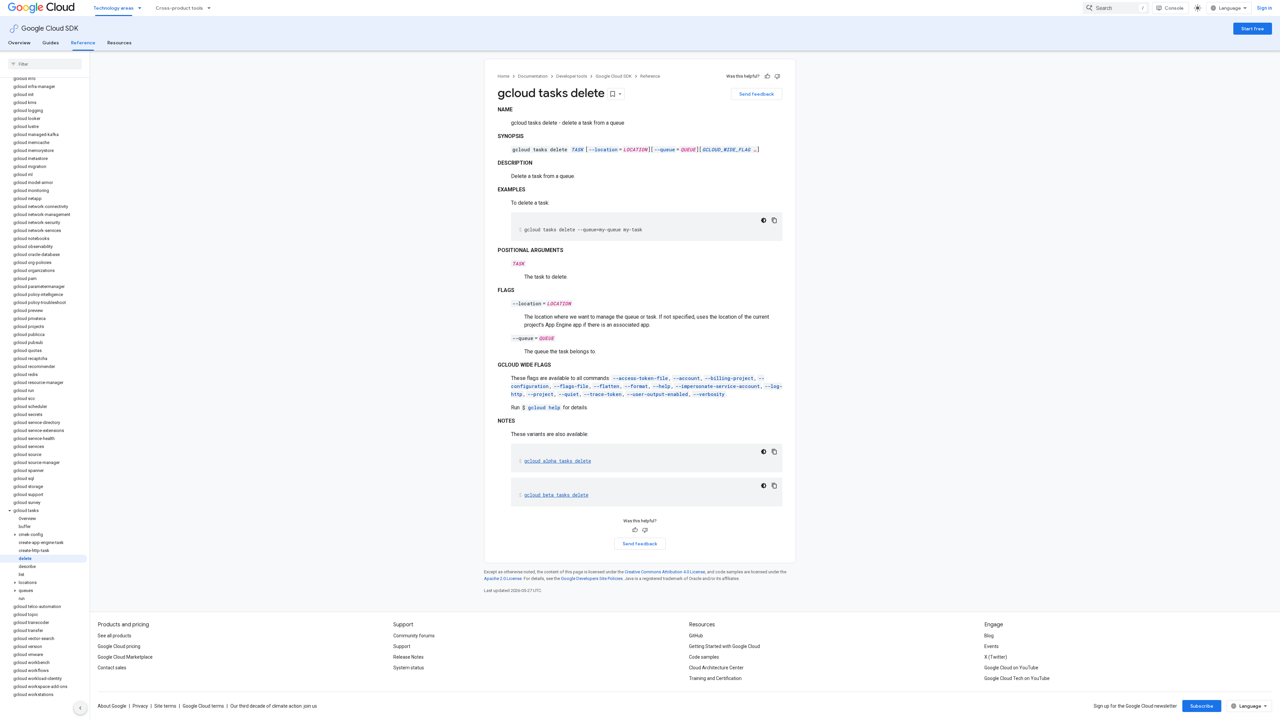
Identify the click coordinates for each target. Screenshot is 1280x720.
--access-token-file (640, 378)
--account (686, 378)
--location (603, 149)
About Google (112, 706)
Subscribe (1201, 706)
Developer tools (571, 76)
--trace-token (603, 394)
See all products (114, 635)
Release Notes (408, 657)
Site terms (165, 706)
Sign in (1264, 8)
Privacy (140, 706)
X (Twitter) (995, 657)
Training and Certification (715, 678)
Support (401, 646)
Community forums (414, 635)
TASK (577, 149)
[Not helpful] (777, 76)
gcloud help (544, 407)
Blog (989, 635)
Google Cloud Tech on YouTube (1017, 678)
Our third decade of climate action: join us (273, 706)
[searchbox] (45, 64)
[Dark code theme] (763, 220)
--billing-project (729, 378)
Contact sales (112, 667)
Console (1174, 8)
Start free (1252, 29)
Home (503, 76)
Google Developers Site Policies (592, 578)
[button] (43, 511)
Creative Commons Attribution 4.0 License (665, 571)
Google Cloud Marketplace (125, 657)
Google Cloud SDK (49, 28)
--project (540, 394)
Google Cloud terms (203, 706)
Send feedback (756, 94)
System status (408, 667)
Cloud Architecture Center (716, 667)
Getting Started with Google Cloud (724, 646)
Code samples (704, 657)
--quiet (568, 394)
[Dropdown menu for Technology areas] (142, 8)
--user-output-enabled (657, 394)
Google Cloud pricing (119, 646)
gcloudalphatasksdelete (557, 461)
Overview (19, 43)
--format (636, 386)
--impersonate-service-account (717, 386)
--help (661, 386)
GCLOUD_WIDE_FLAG (726, 149)
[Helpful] (767, 76)
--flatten (606, 386)
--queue (664, 149)
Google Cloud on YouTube (1011, 667)
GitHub (696, 635)
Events (991, 646)
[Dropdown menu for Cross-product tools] (211, 8)
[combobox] (1116, 8)
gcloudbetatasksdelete (556, 495)
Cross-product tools (179, 8)
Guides (50, 43)
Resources (119, 43)
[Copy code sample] (774, 220)
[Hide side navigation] (80, 708)
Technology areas (114, 8)
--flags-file (571, 386)
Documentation (533, 76)
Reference (83, 43)
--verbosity (709, 394)
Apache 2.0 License (503, 578)
